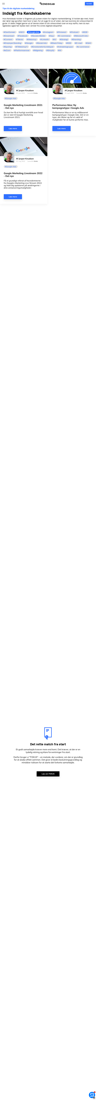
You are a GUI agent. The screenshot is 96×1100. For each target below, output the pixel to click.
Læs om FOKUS (48, 774)
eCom (7, 50)
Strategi (64, 39)
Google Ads (34, 32)
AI (55, 39)
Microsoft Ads (82, 36)
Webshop (32, 39)
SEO (22, 32)
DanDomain (10, 32)
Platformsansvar (22, 50)
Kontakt (89, 4)
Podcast (74, 32)
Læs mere (13, 128)
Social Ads (42, 43)
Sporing (8, 47)
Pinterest (62, 32)
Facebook (23, 36)
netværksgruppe (66, 47)
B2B (85, 32)
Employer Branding (13, 43)
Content (8, 39)
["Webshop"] (22, 47)
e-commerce (83, 47)
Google (29, 43)
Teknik (20, 39)
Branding (77, 39)
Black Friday (57, 43)
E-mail (79, 43)
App (52, 36)
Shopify (51, 50)
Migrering (38, 50)
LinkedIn (45, 39)
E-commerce (64, 36)
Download (9, 36)
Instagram (48, 32)
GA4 (89, 43)
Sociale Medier (39, 36)
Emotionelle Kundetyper (43, 47)
